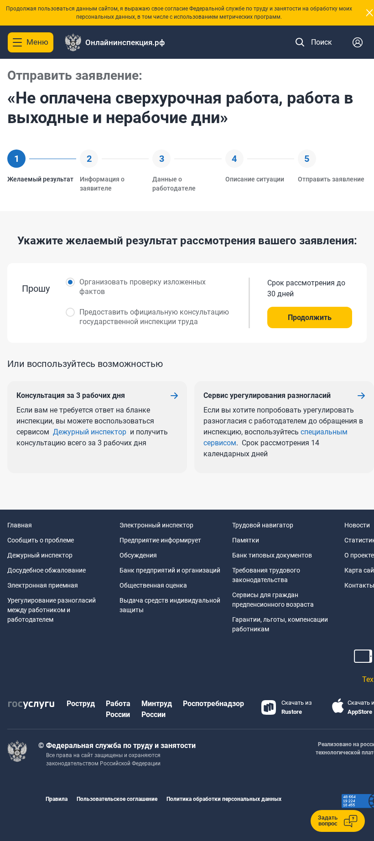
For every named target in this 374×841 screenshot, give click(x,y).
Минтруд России (156, 709)
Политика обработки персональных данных (223, 799)
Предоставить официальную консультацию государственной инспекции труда (154, 317)
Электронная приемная (42, 585)
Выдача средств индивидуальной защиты (169, 605)
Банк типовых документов (272, 555)
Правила (57, 799)
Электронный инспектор (156, 525)
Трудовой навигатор (262, 525)
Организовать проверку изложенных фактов (142, 287)
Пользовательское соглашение (117, 799)
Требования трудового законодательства (266, 575)
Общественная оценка (153, 585)
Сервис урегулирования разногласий (267, 395)
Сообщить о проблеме (40, 540)
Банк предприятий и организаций (169, 570)
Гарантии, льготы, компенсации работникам (280, 624)
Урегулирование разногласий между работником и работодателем (51, 610)
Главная (19, 525)
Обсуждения (138, 555)
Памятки (245, 540)
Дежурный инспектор (89, 432)
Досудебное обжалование (46, 570)
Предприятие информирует (160, 540)
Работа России (118, 709)
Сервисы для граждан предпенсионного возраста (273, 599)
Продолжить (310, 317)
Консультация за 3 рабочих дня (70, 395)
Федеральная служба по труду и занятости (121, 745)
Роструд (81, 703)
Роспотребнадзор (213, 703)
